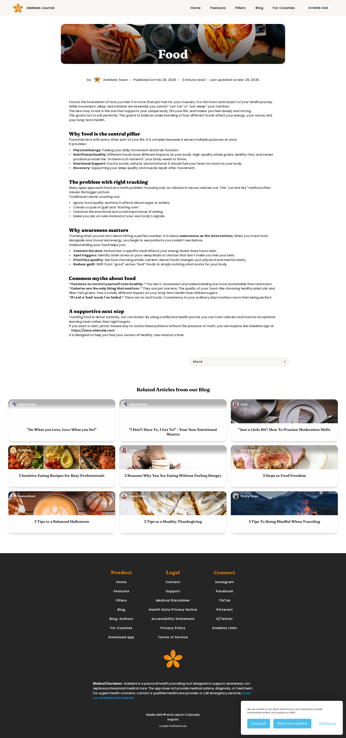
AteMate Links (224, 628)
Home (196, 8)
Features (218, 8)
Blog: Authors (121, 619)
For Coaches (284, 8)
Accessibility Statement (173, 619)
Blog (259, 8)
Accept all (259, 723)
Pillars (240, 8)
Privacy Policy (173, 628)
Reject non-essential (292, 723)
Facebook (224, 591)
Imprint (173, 719)
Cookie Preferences (173, 726)
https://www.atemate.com (93, 330)
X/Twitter (224, 619)
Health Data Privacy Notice (173, 610)
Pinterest (224, 610)
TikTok (224, 600)
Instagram (224, 582)
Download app (121, 637)
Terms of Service (173, 637)
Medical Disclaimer (173, 600)
